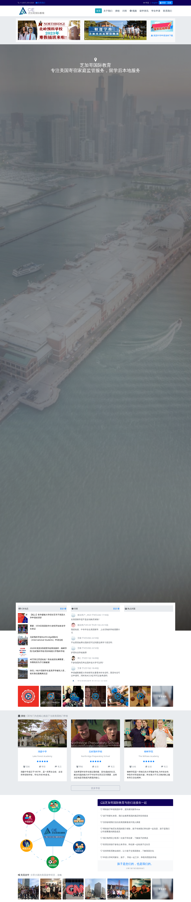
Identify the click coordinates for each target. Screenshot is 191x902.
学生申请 (155, 10)
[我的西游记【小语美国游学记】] (73, 888)
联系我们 (41, 2)
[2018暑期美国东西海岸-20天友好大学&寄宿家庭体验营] (28, 888)
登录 (164, 2)
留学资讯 (144, 10)
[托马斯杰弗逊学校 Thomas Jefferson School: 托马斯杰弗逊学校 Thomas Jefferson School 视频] (73, 696)
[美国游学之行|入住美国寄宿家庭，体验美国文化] (50, 888)
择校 (117, 10)
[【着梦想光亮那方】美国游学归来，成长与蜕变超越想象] (117, 888)
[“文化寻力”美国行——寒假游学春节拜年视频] (140, 888)
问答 (124, 10)
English (155, 2)
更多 (62, 608)
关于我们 (107, 10)
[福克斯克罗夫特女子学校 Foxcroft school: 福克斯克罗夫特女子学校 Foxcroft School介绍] (95, 696)
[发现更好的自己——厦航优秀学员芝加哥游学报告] (95, 888)
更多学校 (95, 788)
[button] (128, 647)
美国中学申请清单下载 (163, 35)
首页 (98, 10)
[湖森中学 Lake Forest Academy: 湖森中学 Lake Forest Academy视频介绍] (50, 696)
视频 (134, 10)
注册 (169, 2)
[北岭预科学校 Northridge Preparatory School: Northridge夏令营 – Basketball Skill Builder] (140, 696)
